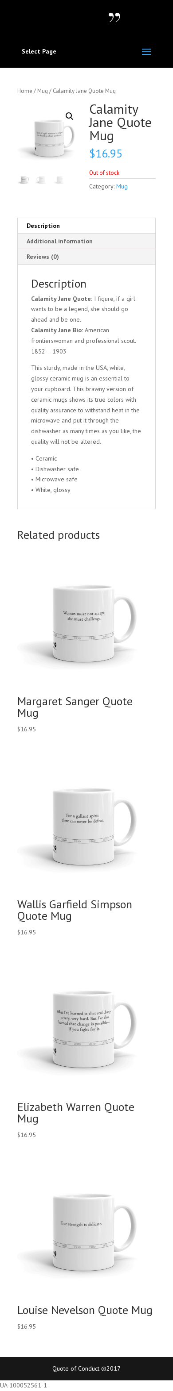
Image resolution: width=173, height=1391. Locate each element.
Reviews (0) (43, 257)
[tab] (86, 226)
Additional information (60, 241)
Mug (42, 91)
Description (43, 226)
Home (24, 91)
